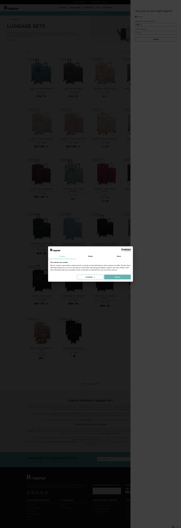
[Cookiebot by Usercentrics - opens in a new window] (122, 250)
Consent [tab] (62, 256)
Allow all (117, 277)
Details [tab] (90, 256)
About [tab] (119, 256)
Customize (89, 277)
